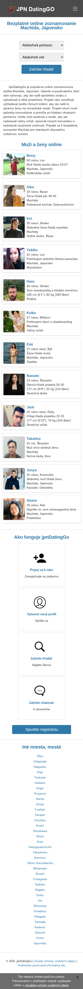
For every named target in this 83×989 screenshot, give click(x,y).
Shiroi (40, 836)
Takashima (40, 852)
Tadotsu (40, 884)
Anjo (40, 772)
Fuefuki (40, 809)
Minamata (40, 868)
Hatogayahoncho (40, 847)
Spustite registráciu (41, 729)
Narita (40, 799)
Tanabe (40, 815)
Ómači (40, 873)
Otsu (40, 756)
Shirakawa (40, 831)
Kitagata (40, 916)
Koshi (40, 825)
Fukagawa (40, 879)
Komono (40, 857)
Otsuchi (40, 932)
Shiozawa (39, 905)
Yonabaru (39, 911)
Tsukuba (40, 777)
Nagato (40, 889)
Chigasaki (40, 761)
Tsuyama (40, 793)
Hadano (40, 782)
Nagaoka (40, 766)
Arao (40, 841)
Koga (39, 788)
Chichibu (40, 820)
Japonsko (39, 943)
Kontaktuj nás (56, 965)
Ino (40, 900)
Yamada (40, 922)
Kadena (40, 927)
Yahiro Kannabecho (40, 863)
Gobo (40, 895)
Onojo (40, 804)
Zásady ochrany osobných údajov (55, 961)
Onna (40, 938)
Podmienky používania (32, 965)
